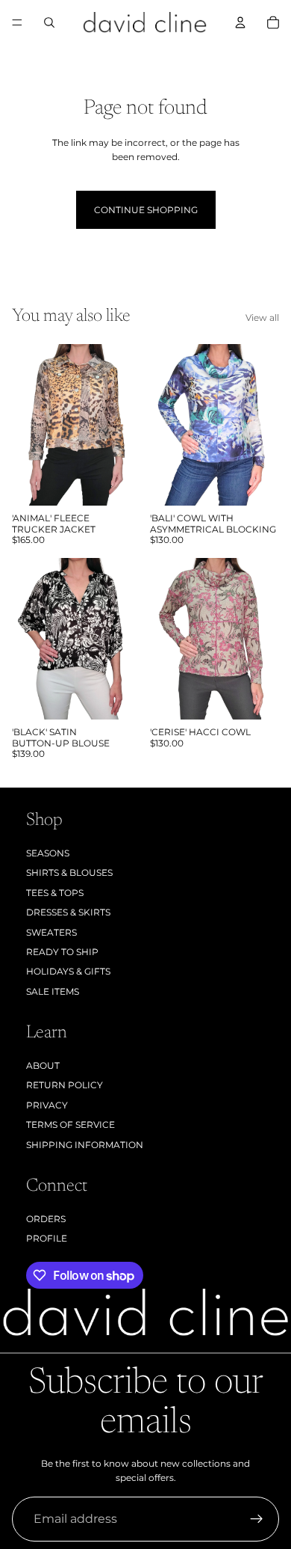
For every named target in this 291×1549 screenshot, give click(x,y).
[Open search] (49, 22)
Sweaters (51, 932)
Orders (46, 1218)
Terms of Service (70, 1124)
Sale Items (52, 991)
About (43, 1065)
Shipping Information (84, 1144)
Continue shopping (146, 209)
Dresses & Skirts (68, 912)
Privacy (47, 1105)
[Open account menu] (240, 22)
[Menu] (17, 22)
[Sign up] (256, 1519)
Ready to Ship (62, 951)
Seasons (47, 853)
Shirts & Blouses (69, 872)
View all (262, 317)
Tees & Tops (55, 892)
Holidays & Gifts (68, 971)
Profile (46, 1238)
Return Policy (64, 1085)
